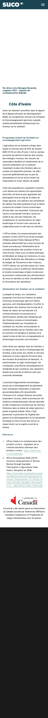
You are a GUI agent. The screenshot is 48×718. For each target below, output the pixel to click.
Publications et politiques (30, 612)
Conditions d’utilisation (29, 618)
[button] (42, 4)
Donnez (37, 653)
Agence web (31, 705)
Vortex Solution (42, 705)
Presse (20, 606)
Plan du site (23, 624)
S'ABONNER (36, 692)
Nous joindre (23, 601)
